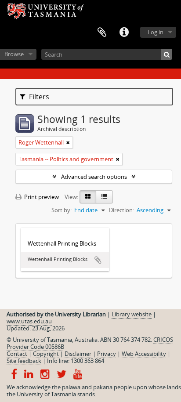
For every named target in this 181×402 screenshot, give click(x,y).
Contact (17, 354)
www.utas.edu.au (29, 321)
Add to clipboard (98, 260)
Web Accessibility (144, 354)
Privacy (106, 354)
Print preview (41, 197)
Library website (132, 314)
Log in (155, 32)
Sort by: (61, 210)
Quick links (124, 32)
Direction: (121, 210)
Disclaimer (78, 354)
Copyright (46, 354)
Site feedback (24, 361)
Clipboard (102, 32)
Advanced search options (94, 177)
